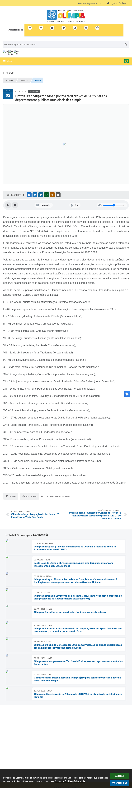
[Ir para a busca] (27, 34)
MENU (9, 61)
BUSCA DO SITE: (12, 39)
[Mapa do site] (86, 28)
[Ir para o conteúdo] (106, 28)
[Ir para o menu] (113, 28)
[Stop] (15, 205)
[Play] (8, 205)
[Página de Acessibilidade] (97, 28)
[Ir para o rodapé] (35, 34)
